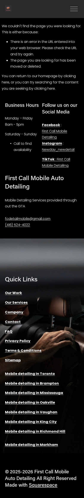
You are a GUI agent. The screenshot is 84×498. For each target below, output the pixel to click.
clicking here (44, 88)
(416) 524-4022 (17, 224)
